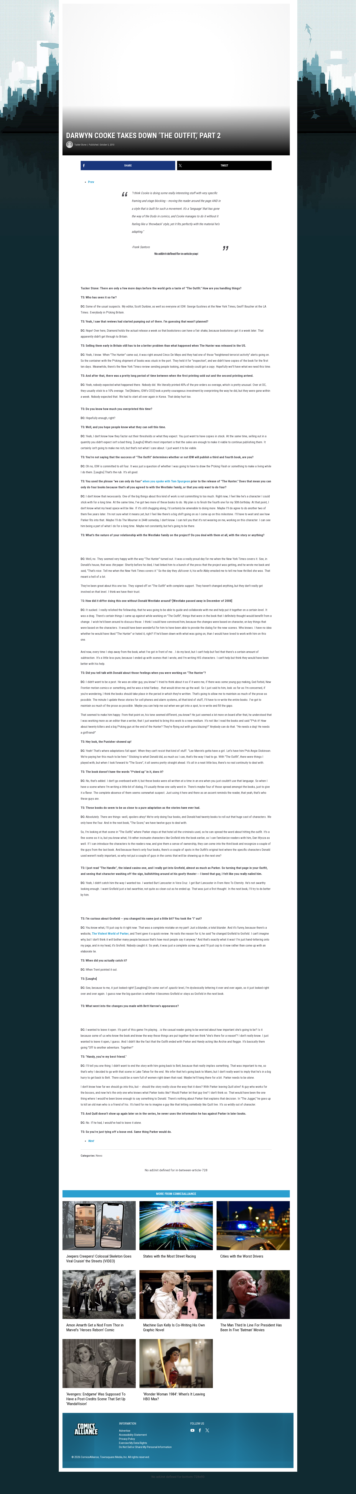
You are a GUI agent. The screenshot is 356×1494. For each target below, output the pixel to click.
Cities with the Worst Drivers (241, 1256)
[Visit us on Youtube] (194, 1430)
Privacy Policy (127, 1438)
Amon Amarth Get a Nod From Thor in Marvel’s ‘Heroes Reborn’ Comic (94, 1327)
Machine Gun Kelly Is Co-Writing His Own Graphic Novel (174, 1327)
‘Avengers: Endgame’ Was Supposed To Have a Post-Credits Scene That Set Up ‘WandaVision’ (96, 1399)
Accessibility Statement (133, 1434)
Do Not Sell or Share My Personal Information (145, 1447)
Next (91, 1141)
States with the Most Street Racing (169, 1256)
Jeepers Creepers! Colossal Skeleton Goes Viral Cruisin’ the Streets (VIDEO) (98, 1258)
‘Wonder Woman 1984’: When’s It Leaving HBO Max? (174, 1396)
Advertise (124, 1430)
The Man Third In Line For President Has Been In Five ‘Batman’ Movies (251, 1327)
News (99, 1155)
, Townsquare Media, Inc (113, 1457)
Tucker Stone (80, 144)
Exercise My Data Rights (133, 1442)
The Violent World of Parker (110, 933)
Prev (91, 182)
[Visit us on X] (208, 1430)
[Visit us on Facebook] (201, 1430)
